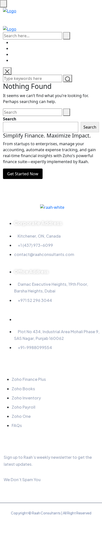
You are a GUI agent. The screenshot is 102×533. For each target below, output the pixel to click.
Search (9, 119)
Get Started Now (22, 174)
